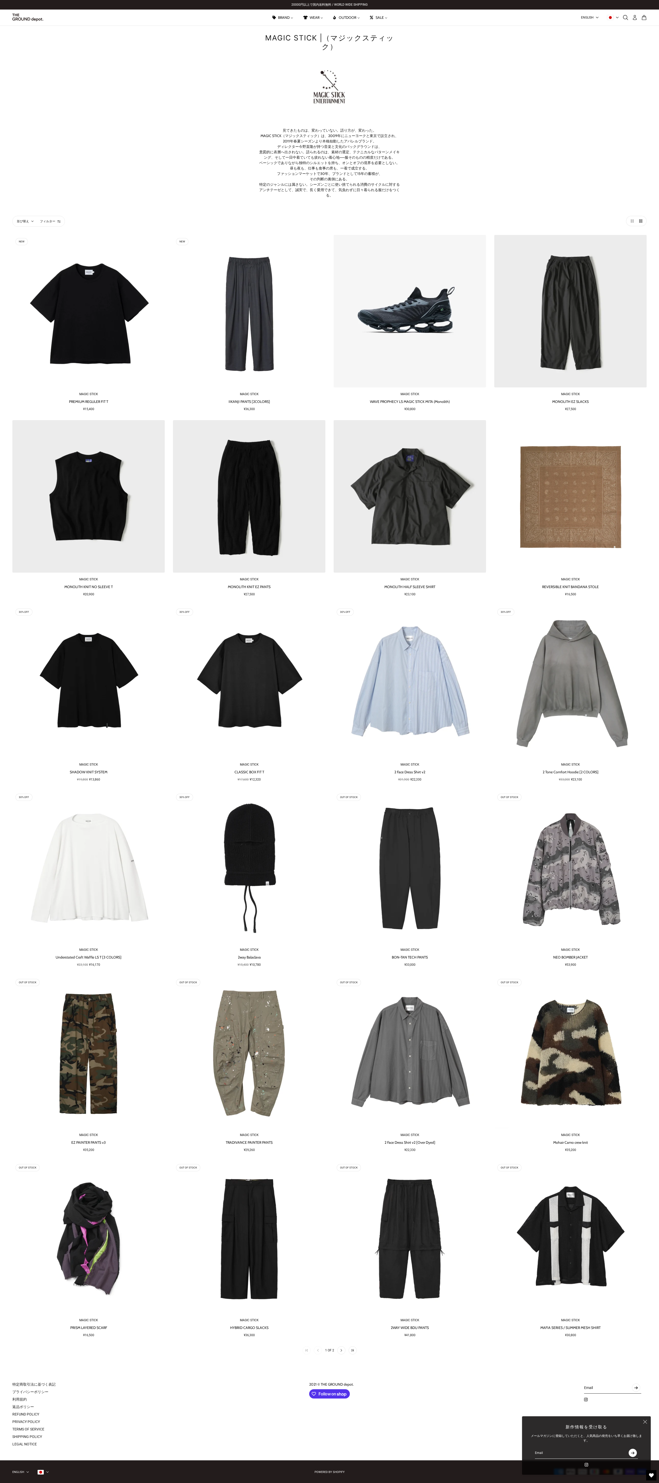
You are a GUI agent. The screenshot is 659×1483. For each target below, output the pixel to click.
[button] (631, 221)
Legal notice (24, 1444)
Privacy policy (26, 1422)
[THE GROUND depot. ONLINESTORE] (27, 17)
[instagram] (586, 1465)
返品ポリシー (23, 1407)
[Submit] (633, 1453)
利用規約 (19, 1399)
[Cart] (644, 17)
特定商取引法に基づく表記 (34, 1384)
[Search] (625, 17)
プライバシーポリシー (30, 1392)
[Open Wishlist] (651, 1475)
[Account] (634, 17)
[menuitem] (282, 17)
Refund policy (25, 1414)
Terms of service (28, 1429)
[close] (645, 1422)
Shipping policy (27, 1437)
